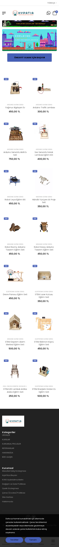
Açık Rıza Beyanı (9, 475)
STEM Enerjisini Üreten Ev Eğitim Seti (44, 390)
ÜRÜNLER (6, 435)
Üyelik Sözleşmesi (10, 488)
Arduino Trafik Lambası (44, 107)
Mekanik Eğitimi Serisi (15, 197)
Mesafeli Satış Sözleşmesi (14, 471)
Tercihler (14, 539)
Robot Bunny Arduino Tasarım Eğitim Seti (15, 248)
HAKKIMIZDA (7, 452)
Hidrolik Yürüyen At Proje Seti (44, 201)
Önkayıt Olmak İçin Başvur (29, 57)
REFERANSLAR (8, 448)
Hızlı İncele (15, 98)
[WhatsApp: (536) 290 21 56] (48, 13)
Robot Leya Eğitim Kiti (15, 199)
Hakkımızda (7, 501)
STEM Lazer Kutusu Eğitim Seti (44, 296)
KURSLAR (6, 439)
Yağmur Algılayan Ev (15, 107)
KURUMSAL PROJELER (11, 443)
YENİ (6, 79)
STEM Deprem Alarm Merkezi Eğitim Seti (15, 343)
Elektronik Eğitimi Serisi (15, 292)
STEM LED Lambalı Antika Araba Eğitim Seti (15, 390)
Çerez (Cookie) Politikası (13, 492)
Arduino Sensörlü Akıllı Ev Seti (15, 153)
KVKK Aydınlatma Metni (12, 479)
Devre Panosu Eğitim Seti (15, 294)
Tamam (33, 539)
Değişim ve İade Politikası (14, 484)
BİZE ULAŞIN (7, 457)
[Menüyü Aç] (4, 13)
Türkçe (51, 3)
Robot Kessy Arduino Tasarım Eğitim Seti (44, 248)
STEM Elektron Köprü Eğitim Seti (44, 343)
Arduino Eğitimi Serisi (15, 105)
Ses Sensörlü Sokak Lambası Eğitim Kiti (44, 153)
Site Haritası (7, 497)
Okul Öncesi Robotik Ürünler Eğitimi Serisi (19, 386)
